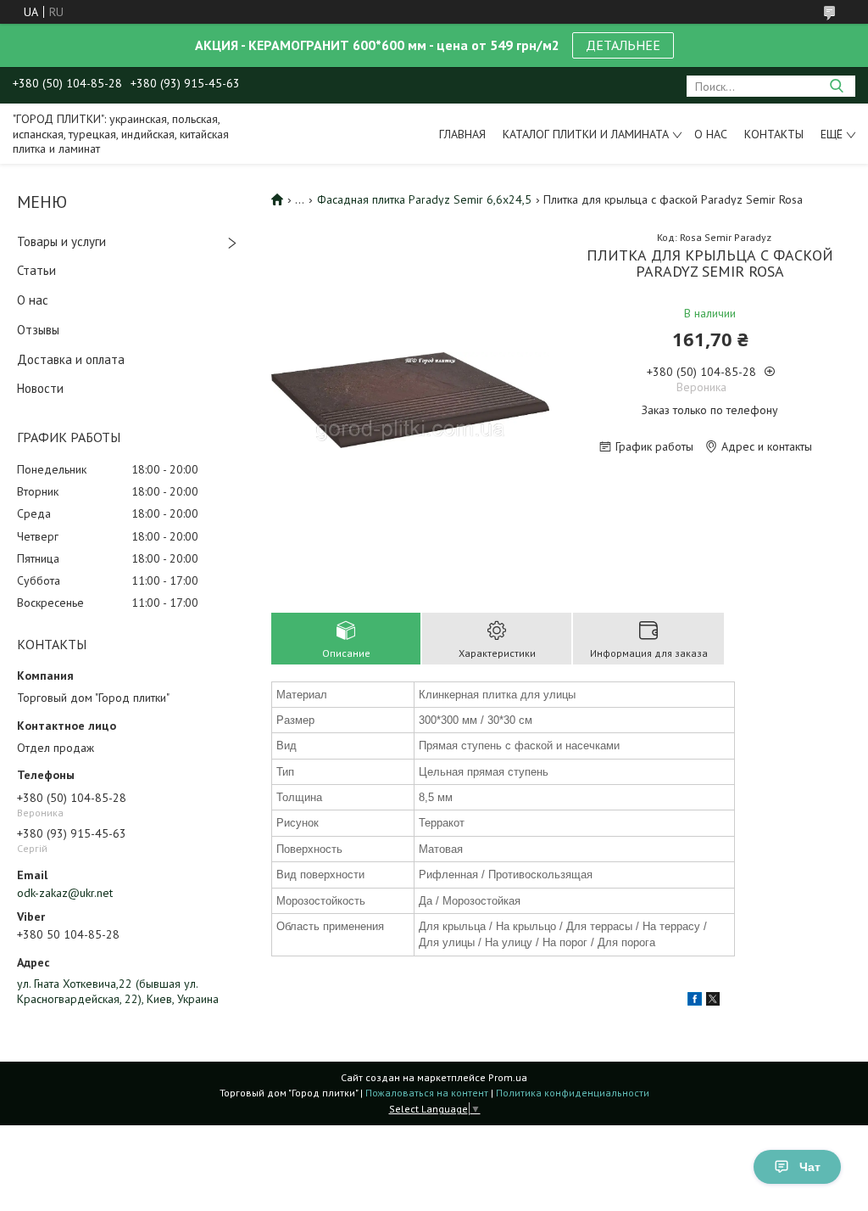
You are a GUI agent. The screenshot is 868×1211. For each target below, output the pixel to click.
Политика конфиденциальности (572, 1092)
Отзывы (38, 330)
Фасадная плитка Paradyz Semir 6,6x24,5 (424, 199)
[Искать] (836, 86)
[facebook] (694, 1001)
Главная (462, 134)
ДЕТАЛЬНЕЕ (623, 44)
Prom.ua (507, 1077)
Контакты (774, 134)
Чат (810, 1167)
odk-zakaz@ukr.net (65, 892)
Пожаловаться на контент (426, 1092)
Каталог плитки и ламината (586, 134)
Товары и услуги (61, 241)
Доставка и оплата (71, 359)
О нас (710, 134)
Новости (40, 388)
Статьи (36, 270)
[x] (713, 1001)
